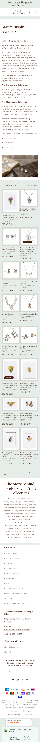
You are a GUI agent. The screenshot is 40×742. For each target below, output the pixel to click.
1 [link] (4, 473)
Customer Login (11, 553)
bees (31, 112)
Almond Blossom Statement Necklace (9, 315)
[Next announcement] (36, 3)
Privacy (7, 583)
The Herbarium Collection (15, 85)
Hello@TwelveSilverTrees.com (17, 629)
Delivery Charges (11, 558)
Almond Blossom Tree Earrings (9, 347)
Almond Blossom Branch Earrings (28, 347)
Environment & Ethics (13, 588)
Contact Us (9, 578)
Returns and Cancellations (15, 603)
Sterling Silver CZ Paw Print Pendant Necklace (28, 210)
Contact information (15, 714)
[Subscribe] (33, 671)
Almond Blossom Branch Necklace (28, 282)
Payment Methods (12, 568)
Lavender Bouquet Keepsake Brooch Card (10, 216)
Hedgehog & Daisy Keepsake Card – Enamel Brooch (10, 454)
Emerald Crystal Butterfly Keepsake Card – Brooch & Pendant (10, 415)
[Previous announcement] (4, 3)
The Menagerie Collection (15, 102)
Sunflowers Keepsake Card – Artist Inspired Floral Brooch (9, 385)
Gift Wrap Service (11, 563)
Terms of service (14, 711)
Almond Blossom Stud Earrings (9, 282)
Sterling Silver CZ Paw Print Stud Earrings (9, 248)
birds (4, 114)
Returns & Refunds (12, 573)
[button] (4, 12)
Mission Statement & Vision (15, 593)
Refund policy (18, 707)
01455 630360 (16, 634)
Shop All (7, 652)
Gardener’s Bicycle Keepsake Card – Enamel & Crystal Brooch (29, 415)
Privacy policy (30, 707)
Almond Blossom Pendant (29, 314)
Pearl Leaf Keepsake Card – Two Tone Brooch (28, 384)
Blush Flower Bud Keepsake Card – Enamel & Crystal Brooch (29, 454)
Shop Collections (11, 647)
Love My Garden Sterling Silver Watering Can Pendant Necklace (29, 249)
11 (29, 473)
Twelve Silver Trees (14, 701)
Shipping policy (28, 711)
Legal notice (29, 714)
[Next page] (35, 472)
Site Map (8, 598)
